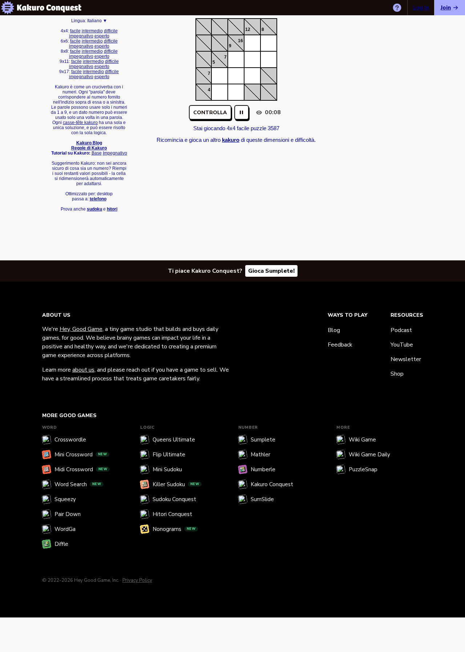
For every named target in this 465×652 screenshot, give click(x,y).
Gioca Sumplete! (271, 271)
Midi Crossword (81, 469)
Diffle (61, 544)
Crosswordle (70, 439)
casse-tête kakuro (80, 122)
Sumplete (263, 439)
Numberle (263, 469)
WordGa (65, 529)
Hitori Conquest (172, 514)
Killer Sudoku (176, 484)
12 (247, 29)
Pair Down (67, 514)
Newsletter (406, 359)
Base (97, 153)
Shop (397, 374)
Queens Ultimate (174, 439)
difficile (111, 30)
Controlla (210, 112)
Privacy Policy (137, 580)
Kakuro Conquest (272, 484)
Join (446, 7)
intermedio (92, 30)
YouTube (402, 345)
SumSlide (262, 499)
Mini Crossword (80, 454)
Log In (421, 7)
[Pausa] (241, 112)
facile (75, 30)
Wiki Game (362, 439)
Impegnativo (115, 153)
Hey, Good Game (81, 329)
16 (240, 40)
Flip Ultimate (169, 454)
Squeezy (65, 499)
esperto (101, 36)
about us (83, 370)
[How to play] (397, 7)
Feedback (340, 345)
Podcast (401, 330)
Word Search (77, 484)
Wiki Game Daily (369, 454)
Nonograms (174, 529)
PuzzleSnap (363, 469)
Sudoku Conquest (174, 499)
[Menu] (7, 7)
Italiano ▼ (97, 20)
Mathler (260, 454)
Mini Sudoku (167, 469)
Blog (334, 330)
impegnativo (81, 36)
